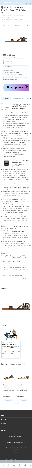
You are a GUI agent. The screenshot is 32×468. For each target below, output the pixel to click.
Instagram (10, 447)
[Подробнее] (2, 356)
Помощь (4, 430)
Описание (6, 98)
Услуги (3, 419)
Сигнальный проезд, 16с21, (19, 442)
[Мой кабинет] (26, 4)
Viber (21, 447)
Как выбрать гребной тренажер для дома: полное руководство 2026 (10, 346)
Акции (3, 415)
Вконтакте (6, 447)
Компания (4, 426)
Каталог (4, 411)
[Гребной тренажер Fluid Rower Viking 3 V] (16, 39)
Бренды (3, 423)
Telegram (14, 447)
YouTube (17, 447)
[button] (14, 403)
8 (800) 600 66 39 (16, 436)
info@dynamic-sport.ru (17, 439)
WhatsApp (25, 447)
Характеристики (18, 98)
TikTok (16, 451)
